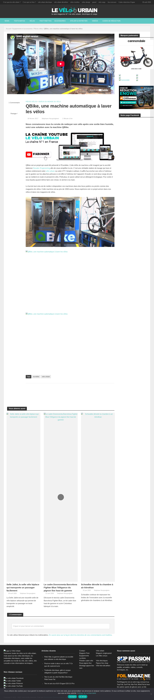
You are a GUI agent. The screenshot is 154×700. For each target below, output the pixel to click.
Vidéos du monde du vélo (49, 101)
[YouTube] (13, 686)
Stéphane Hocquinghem (50, 118)
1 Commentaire (14, 102)
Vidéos (95, 21)
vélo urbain (50, 171)
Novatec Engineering (41, 168)
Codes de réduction (111, 21)
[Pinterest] (13, 683)
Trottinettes (45, 21)
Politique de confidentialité (86, 693)
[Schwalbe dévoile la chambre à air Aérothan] (98, 497)
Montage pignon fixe (86, 666)
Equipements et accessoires (22, 29)
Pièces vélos (38, 29)
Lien (80, 668)
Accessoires (60, 21)
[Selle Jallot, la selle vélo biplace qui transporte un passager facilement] (23, 497)
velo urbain (46, 376)
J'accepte (72, 697)
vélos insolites (75, 2)
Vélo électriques (102, 661)
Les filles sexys (101, 656)
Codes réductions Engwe (127, 2)
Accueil (8, 29)
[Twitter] (12, 681)
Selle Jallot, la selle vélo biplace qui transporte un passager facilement (23, 587)
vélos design (86, 2)
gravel (94, 2)
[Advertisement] (70, 392)
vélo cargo (102, 2)
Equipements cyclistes (84, 657)
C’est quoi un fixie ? (29, 2)
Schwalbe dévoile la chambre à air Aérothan (97, 586)
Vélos (32, 21)
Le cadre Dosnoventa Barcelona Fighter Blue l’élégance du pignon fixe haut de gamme (60, 587)
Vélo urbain (100, 651)
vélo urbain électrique (45, 2)
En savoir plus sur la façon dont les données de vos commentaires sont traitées (80, 635)
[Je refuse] (151, 694)
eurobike (36, 376)
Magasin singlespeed (103, 653)
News (7, 21)
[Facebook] (14, 678)
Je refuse (82, 697)
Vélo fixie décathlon (103, 666)
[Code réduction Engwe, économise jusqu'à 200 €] (136, 97)
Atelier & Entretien (78, 21)
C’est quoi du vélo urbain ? (12, 2)
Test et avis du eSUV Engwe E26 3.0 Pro (59, 683)
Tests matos (19, 21)
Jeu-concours (112, 2)
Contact (82, 651)
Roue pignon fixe (85, 663)
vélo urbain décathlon (61, 2)
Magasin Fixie (84, 653)
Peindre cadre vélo (86, 661)
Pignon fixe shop (102, 663)
